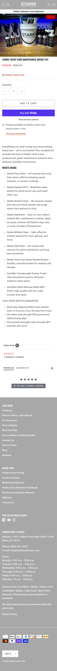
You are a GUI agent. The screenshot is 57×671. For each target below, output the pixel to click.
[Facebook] (3, 520)
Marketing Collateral (13, 482)
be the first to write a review (28, 386)
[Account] (48, 5)
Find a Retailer (10, 425)
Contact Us (8, 440)
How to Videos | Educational (17, 415)
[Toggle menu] (3, 5)
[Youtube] (9, 520)
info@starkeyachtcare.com (25, 550)
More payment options (28, 119)
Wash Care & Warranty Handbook (19, 487)
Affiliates (7, 497)
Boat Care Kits (9, 430)
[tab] (9, 368)
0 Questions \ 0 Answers (14, 357)
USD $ (8, 653)
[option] (28, 35)
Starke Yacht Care (15, 75)
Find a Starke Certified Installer (18, 435)
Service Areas (9, 445)
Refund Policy (9, 614)
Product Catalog (11, 477)
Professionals (9, 420)
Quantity (6, 84)
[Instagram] (14, 520)
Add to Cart (28, 103)
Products (7, 410)
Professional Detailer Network (18, 492)
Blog (4, 450)
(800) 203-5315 (18, 546)
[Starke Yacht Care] (28, 4)
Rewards (6, 455)
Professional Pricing (13, 472)
